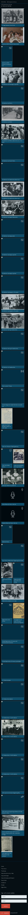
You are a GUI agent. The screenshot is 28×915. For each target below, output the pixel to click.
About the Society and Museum (7, 878)
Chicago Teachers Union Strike (8, 25)
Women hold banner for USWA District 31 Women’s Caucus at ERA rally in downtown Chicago (11, 833)
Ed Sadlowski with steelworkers (8, 367)
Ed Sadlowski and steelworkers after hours (11, 179)
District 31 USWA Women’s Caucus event (10, 44)
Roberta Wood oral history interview (9, 523)
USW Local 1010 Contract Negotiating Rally (11, 793)
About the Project (5, 875)
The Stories (3, 871)
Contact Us (3, 882)
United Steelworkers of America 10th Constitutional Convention (9, 641)
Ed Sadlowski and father (7, 122)
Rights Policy (3, 887)
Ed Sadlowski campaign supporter (9, 254)
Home (2, 866)
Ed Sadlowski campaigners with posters (10, 292)
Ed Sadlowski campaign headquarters (10, 217)
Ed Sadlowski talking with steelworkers (10, 348)
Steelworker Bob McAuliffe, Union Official (17, 581)
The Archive (3, 868)
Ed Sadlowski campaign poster (8, 236)
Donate (2, 885)
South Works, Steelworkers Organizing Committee (12, 560)
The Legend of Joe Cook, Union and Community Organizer (18, 621)
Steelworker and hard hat (6, 580)
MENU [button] (4, 2)
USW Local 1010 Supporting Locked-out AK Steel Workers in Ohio (12, 812)
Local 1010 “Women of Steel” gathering (10, 446)
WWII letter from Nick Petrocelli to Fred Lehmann (6, 855)
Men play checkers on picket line (9, 485)
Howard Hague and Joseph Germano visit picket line (12, 405)
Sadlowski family (5, 542)
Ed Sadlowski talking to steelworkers (9, 330)
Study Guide (3, 880)
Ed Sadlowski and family (7, 103)
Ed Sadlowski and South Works (8, 161)
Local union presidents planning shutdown (18, 466)
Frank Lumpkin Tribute (7, 386)
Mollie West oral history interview (9, 504)
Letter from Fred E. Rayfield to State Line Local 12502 (6, 426)
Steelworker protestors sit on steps (9, 601)
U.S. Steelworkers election (7, 699)
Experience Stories (7, 4)
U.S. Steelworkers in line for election (9, 718)
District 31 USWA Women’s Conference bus (6, 64)
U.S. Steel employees (6, 680)
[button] (5, 913)
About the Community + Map (7, 873)
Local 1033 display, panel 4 (6, 466)
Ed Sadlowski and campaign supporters (10, 84)
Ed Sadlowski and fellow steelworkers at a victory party (12, 141)
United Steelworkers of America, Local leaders (11, 661)
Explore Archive (12, 2)
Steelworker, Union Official (6, 620)
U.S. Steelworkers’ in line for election (9, 774)
